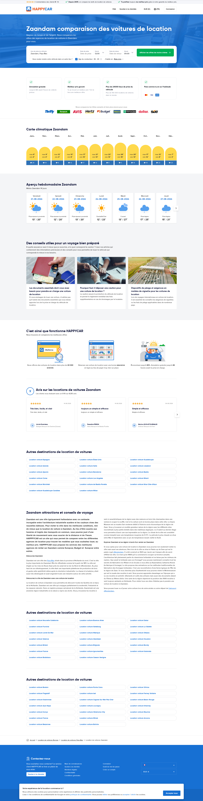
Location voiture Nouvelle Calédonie (43, 620)
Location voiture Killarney (140, 705)
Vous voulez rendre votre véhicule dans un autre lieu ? (52, 59)
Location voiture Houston (140, 639)
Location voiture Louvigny (90, 705)
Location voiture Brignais (90, 645)
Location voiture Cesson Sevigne (93, 657)
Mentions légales (71, 770)
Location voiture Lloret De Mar (41, 632)
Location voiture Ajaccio (38, 472)
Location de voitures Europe (48, 740)
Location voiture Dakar (139, 620)
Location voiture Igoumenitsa (91, 651)
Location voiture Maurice (140, 712)
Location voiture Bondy (139, 645)
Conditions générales (72, 776)
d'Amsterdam (118, 552)
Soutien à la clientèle (128, 9)
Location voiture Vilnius (139, 687)
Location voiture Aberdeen (90, 639)
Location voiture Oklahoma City (92, 712)
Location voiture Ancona (140, 718)
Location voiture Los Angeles (91, 478)
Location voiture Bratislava (40, 657)
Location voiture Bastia (139, 472)
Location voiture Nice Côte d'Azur (143, 484)
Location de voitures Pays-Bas (72, 740)
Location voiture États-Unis (90, 459)
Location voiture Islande (38, 466)
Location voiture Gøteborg (90, 626)
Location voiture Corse (38, 478)
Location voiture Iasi (88, 693)
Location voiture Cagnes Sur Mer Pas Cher (96, 699)
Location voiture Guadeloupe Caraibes (44, 490)
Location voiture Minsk (89, 718)
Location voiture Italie (88, 466)
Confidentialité (70, 773)
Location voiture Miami (139, 478)
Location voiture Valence (39, 639)
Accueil (32, 740)
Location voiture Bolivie (89, 724)
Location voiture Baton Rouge (142, 699)
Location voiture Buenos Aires (92, 620)
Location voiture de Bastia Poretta (93, 484)
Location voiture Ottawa (139, 632)
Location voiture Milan (89, 490)
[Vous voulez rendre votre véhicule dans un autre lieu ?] (30, 59)
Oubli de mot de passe (111, 767)
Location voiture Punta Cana (91, 687)
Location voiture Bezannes (39, 724)
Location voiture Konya (38, 712)
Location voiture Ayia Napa (40, 705)
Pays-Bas (50, 560)
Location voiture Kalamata (140, 651)
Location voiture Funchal (39, 626)
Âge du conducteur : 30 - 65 (88, 59)
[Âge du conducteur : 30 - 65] (76, 59)
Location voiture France (38, 651)
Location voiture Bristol (38, 645)
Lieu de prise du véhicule (39, 51)
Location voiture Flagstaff (39, 693)
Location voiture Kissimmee (40, 699)
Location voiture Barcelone (90, 472)
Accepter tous (172, 793)
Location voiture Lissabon (140, 466)
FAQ (114, 9)
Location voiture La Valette (141, 626)
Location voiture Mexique (90, 632)
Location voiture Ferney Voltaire (143, 693)
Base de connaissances (73, 764)
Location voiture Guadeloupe (142, 459)
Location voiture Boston (38, 687)
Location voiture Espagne (39, 459)
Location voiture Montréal (39, 484)
